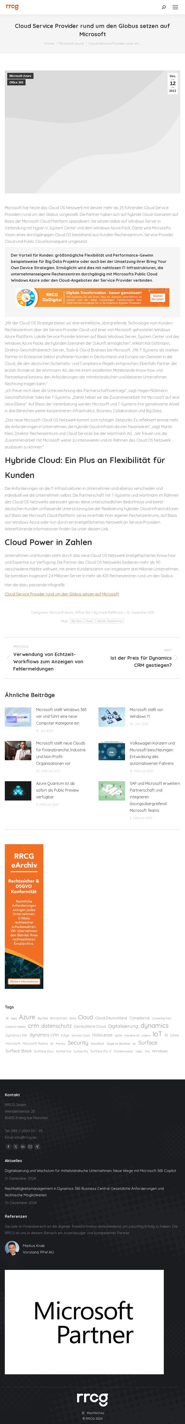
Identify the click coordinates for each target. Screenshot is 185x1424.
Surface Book (19, 1050)
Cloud (89, 621)
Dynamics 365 (16, 1035)
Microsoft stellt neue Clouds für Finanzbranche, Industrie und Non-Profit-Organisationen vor (61, 753)
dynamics (154, 1025)
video (139, 1051)
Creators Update (16, 1026)
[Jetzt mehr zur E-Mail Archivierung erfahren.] (24, 987)
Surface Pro (81, 1051)
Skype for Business (118, 1043)
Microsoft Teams (35, 1043)
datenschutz (56, 1026)
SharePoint (97, 1043)
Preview (60, 1043)
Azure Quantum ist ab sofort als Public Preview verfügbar (57, 790)
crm (33, 1025)
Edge (65, 1035)
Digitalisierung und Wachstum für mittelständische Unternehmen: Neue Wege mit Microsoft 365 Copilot (90, 1170)
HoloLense (102, 1034)
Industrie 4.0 (132, 1035)
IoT (157, 1034)
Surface (147, 1043)
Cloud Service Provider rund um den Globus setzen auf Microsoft (62, 594)
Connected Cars (161, 1018)
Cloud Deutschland (111, 1018)
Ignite (118, 1035)
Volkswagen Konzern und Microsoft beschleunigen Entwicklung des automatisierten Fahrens (152, 753)
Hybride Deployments (109, 621)
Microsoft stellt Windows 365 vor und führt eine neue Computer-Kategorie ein (61, 716)
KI (166, 1035)
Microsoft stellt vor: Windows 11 (147, 713)
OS (51, 1043)
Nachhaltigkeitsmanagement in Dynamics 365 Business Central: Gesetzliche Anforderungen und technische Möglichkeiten (84, 1191)
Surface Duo (44, 1051)
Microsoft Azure (20, 76)
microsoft (13, 1043)
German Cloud (81, 1035)
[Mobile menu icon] (175, 7)
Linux (174, 1035)
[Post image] (18, 717)
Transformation (123, 1051)
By (108, 612)
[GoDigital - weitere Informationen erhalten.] (92, 305)
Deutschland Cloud (90, 1026)
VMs (147, 1051)
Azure (27, 1017)
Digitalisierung (123, 1026)
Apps (14, 1018)
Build (73, 1018)
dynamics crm (44, 1035)
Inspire (146, 1035)
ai (7, 1018)
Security (78, 1042)
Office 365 (16, 82)
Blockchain (58, 1018)
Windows (160, 1051)
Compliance (139, 1018)
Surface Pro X (100, 1051)
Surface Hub (63, 1051)
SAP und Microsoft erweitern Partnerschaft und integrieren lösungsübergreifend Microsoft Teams (155, 797)
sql (134, 1043)
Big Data (77, 621)
